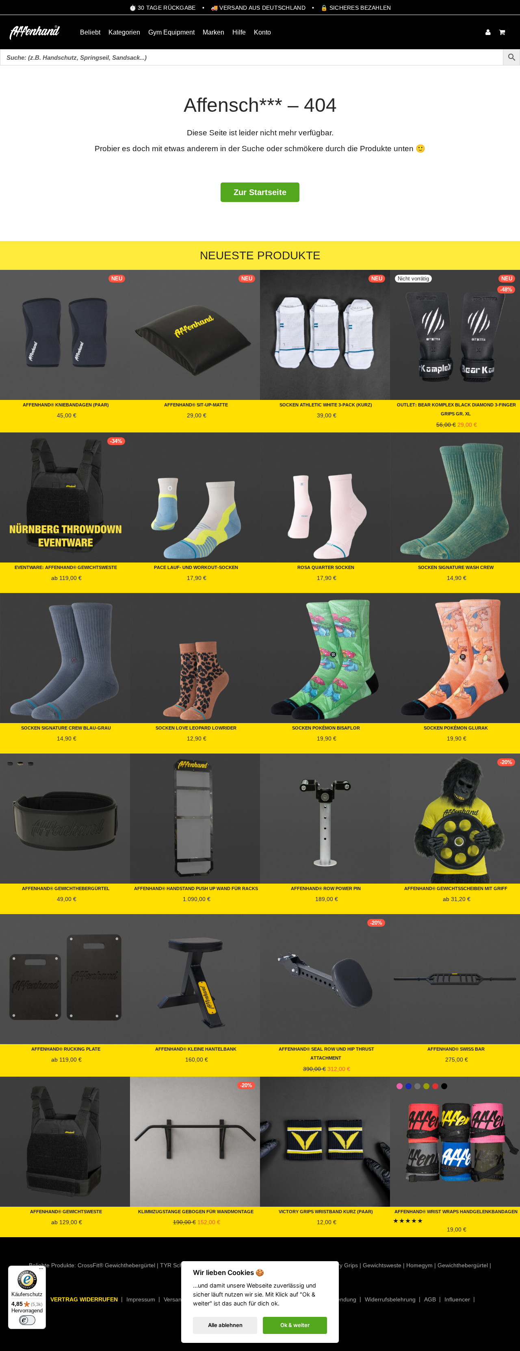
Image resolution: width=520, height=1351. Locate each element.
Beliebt (90, 32)
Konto (262, 32)
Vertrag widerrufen (84, 1299)
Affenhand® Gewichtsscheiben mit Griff (455, 887)
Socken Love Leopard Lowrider (196, 727)
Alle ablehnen (225, 1325)
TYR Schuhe (176, 1265)
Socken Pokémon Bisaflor (326, 727)
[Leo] (20, 763)
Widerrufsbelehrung (390, 1299)
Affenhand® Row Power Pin (326, 887)
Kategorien (124, 32)
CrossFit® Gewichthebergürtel (116, 1265)
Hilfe (239, 32)
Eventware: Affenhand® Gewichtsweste (66, 566)
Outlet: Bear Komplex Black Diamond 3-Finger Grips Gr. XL (456, 409)
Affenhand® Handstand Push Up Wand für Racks (196, 887)
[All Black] (10, 763)
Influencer (457, 1299)
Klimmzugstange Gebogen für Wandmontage (196, 1211)
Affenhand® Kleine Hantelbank (195, 1048)
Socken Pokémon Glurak (456, 727)
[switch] (27, 1320)
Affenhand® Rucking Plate (65, 1048)
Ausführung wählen (27, 424)
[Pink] (399, 1086)
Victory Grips (341, 1265)
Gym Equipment (171, 32)
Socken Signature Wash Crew (456, 566)
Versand (174, 1299)
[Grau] (417, 1086)
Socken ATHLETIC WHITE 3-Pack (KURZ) (326, 404)
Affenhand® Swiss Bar (456, 1048)
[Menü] (41, 1270)
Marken (213, 32)
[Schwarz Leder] (30, 763)
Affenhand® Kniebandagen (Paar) (66, 404)
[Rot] (435, 1086)
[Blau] (408, 1086)
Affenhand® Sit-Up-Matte (196, 404)
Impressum (140, 1299)
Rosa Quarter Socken (325, 566)
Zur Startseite (260, 192)
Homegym (419, 1265)
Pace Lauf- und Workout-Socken (196, 566)
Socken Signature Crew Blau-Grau (66, 727)
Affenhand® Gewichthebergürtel (66, 887)
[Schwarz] (444, 1086)
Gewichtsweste (382, 1265)
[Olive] (426, 1086)
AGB (430, 1299)
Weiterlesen (406, 427)
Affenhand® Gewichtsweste (66, 1211)
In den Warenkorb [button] (154, 424)
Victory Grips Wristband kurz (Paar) (326, 1211)
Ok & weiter (295, 1325)
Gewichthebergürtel (463, 1265)
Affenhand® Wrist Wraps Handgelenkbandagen (456, 1211)
